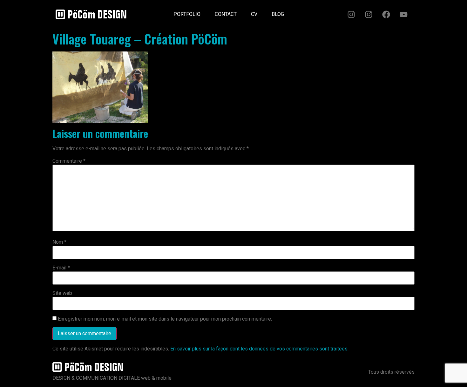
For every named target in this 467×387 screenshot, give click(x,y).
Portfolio (186, 14)
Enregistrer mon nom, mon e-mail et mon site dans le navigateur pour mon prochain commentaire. (165, 319)
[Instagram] (351, 14)
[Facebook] (386, 14)
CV (254, 14)
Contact (226, 14)
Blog (278, 14)
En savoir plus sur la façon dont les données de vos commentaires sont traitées (259, 349)
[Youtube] (403, 14)
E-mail (61, 267)
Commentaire (68, 161)
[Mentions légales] (298, 12)
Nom (59, 242)
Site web (62, 293)
